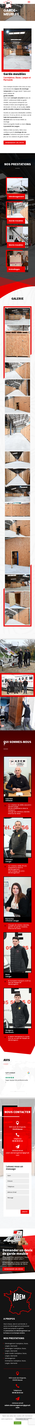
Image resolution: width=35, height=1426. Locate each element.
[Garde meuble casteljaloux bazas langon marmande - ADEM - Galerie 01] (17, 316)
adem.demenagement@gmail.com (18, 1406)
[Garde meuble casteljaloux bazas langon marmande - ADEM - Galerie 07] (17, 370)
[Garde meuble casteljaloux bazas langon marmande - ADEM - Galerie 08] (17, 476)
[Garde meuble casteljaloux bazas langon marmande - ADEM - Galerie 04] (17, 459)
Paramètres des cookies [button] (23, 1419)
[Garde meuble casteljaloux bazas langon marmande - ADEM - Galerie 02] (17, 343)
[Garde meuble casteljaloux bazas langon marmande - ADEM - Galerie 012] (17, 599)
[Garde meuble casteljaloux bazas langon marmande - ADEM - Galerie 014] (17, 616)
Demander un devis (14, 142)
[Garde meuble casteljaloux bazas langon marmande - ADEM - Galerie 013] (17, 404)
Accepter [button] (17, 1423)
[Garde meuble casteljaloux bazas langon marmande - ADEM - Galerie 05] (17, 528)
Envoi (24, 1212)
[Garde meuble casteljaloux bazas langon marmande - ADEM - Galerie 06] (17, 555)
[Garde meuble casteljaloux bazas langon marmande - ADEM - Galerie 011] (17, 387)
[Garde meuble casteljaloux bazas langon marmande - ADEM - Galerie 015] (17, 510)
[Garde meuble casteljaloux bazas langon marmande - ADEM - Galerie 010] (17, 493)
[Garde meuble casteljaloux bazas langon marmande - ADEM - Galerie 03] (17, 432)
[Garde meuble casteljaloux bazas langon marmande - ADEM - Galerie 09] (17, 582)
